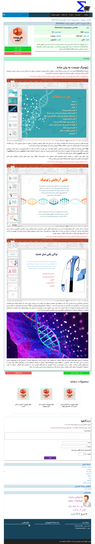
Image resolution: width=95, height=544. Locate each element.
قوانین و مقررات (55, 15)
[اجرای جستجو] (4, 14)
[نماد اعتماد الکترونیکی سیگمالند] (54, 531)
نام (89, 443)
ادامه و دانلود (18, 53)
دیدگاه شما (87, 431)
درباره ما (71, 15)
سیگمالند (86, 15)
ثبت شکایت (64, 15)
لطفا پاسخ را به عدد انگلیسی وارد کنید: (81, 450)
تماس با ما (77, 15)
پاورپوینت (82, 20)
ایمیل (89, 446)
